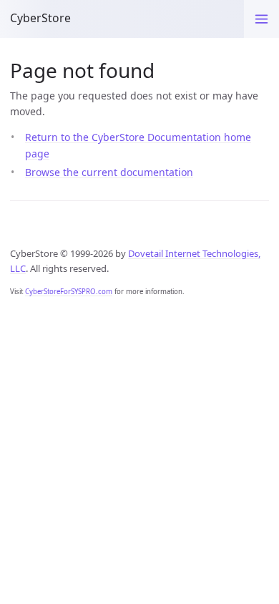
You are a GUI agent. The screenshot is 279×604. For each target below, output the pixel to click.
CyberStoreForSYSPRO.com (68, 291)
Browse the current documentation (109, 172)
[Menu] (261, 19)
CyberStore (40, 18)
